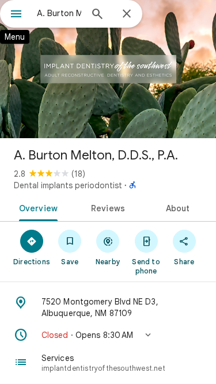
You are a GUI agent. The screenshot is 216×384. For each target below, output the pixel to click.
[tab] (36, 207)
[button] (108, 335)
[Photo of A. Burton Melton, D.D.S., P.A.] (108, 69)
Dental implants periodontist (68, 185)
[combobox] (59, 13)
